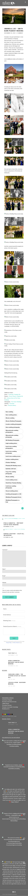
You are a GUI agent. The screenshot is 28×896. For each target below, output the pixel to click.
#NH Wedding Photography (12, 440)
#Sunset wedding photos (12, 491)
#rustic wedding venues (11, 479)
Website (4, 582)
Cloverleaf (11, 403)
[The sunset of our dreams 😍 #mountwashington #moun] (14, 848)
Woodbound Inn (5, 708)
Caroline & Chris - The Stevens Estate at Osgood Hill (17, 676)
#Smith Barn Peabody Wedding (13, 482)
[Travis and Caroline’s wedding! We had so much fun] (14, 751)
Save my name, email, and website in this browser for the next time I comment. (12, 591)
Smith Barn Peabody (7, 700)
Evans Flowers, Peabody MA (16, 396)
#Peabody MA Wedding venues (13, 465)
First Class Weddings (16, 401)
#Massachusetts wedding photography (12, 436)
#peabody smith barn (11, 468)
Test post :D (12, 653)
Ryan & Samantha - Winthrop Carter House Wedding (16, 662)
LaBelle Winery (5, 703)
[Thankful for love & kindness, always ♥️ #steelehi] (14, 776)
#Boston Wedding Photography (13, 421)
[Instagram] (15, 892)
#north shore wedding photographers (11, 447)
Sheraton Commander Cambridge (10, 707)
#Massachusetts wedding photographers (12, 431)
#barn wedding (9, 411)
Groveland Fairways (7, 705)
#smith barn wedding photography (11, 486)
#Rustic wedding (10, 476)
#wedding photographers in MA (13, 494)
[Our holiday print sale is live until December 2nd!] (14, 800)
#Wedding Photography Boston (13, 497)
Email (4, 575)
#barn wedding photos (11, 414)
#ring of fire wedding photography (11, 472)
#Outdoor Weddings (11, 462)
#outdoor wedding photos (12, 459)
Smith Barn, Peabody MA (14, 394)
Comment (5, 549)
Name (4, 569)
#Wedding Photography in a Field (12, 501)
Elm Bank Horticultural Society (9, 701)
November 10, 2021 (9, 526)
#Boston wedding (10, 418)
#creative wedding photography (13, 424)
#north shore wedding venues (13, 456)
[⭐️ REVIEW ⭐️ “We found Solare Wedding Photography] (14, 873)
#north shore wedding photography (11, 452)
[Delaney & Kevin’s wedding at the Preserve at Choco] (14, 824)
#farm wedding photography (13, 427)
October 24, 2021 (8, 537)
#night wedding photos (11, 443)
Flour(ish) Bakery (12, 405)
